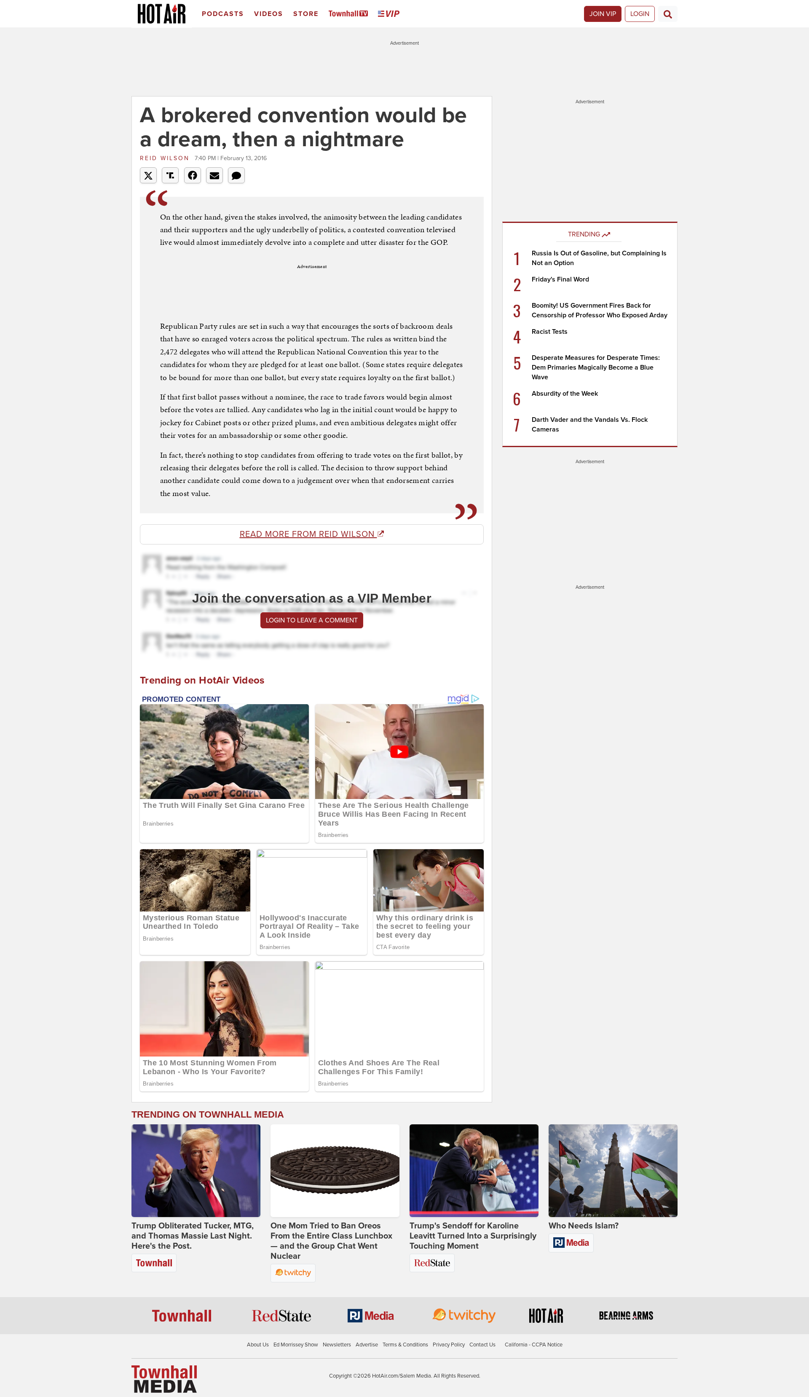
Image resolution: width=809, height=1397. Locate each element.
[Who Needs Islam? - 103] (613, 1170)
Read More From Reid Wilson (308, 534)
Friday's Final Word (560, 279)
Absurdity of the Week (565, 393)
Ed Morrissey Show (295, 1344)
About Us (258, 1344)
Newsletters (337, 1344)
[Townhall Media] (164, 1378)
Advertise (367, 1344)
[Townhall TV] (350, 14)
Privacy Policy (449, 1344)
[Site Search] (668, 14)
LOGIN (639, 14)
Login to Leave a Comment (312, 620)
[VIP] (390, 14)
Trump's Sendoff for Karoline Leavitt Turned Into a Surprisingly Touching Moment (473, 1236)
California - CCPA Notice (534, 1344)
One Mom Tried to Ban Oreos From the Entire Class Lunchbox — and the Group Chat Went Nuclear (331, 1241)
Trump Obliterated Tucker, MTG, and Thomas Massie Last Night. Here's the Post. (192, 1236)
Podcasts (223, 14)
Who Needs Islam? (584, 1226)
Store (306, 14)
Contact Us (482, 1344)
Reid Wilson (166, 158)
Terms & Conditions (405, 1344)
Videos (268, 14)
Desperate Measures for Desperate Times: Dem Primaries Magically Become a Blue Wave (596, 367)
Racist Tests (550, 331)
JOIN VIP (602, 14)
